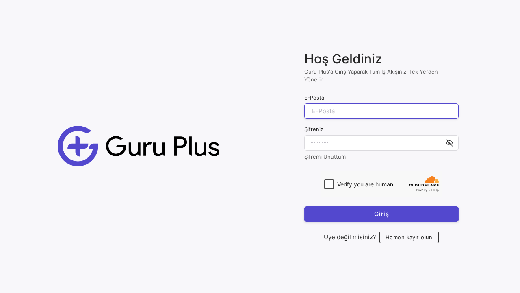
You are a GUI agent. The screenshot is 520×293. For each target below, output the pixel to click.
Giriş (381, 213)
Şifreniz (313, 129)
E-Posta (314, 97)
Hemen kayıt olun (409, 237)
